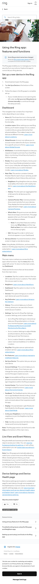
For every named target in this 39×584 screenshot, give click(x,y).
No (17, 504)
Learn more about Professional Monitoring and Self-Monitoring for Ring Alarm (22, 325)
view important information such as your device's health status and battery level (18, 490)
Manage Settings (19, 579)
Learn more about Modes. (20, 170)
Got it (19, 574)
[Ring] (4, 3)
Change (17, 547)
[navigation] (19, 16)
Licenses (11, 553)
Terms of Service (19, 553)
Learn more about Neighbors (23, 285)
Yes (8, 504)
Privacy (5, 553)
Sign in (30, 3)
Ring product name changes (21, 59)
